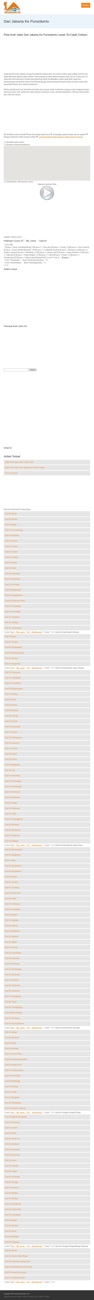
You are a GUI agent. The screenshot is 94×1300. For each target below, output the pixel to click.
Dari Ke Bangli (11, 1220)
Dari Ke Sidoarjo (11, 980)
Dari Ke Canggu (11, 1182)
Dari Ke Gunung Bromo (14, 1024)
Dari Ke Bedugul (11, 1236)
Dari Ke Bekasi (11, 519)
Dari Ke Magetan (12, 920)
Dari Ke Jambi (11, 1092)
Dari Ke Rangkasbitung (14, 653)
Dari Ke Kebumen (12, 743)
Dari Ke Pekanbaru (13, 1076)
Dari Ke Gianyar (11, 1198)
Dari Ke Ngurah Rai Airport (16, 1117)
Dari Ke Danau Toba (13, 1054)
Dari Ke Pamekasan (13, 953)
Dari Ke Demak (11, 721)
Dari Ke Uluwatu (11, 1166)
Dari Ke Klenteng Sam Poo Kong (18, 1267)
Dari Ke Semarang (12, 672)
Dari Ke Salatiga (11, 841)
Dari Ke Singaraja (12, 1242)
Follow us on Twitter (43, 1296)
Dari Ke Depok (11, 563)
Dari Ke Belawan (12, 1038)
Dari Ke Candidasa (13, 1215)
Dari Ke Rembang (12, 797)
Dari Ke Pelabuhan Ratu (15, 601)
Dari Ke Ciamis (11, 541)
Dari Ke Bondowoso (13, 871)
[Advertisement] (47, 54)
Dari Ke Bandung (12, 535)
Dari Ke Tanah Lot (12, 1139)
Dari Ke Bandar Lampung (15, 1108)
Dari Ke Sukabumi (12, 617)
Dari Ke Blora (10, 699)
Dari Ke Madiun (11, 915)
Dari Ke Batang (11, 694)
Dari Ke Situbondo (12, 985)
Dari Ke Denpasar (12, 1122)
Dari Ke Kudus (11, 759)
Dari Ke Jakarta (11, 473)
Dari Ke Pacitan (11, 947)
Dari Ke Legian (11, 1171)
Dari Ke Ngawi (11, 942)
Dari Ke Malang (11, 926)
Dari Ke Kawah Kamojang (15, 1272)
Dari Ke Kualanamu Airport (16, 1059)
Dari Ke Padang (11, 1087)
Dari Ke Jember (11, 882)
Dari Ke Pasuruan (12, 958)
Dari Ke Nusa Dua (12, 1155)
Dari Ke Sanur (11, 1160)
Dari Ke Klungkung (12, 1204)
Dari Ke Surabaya (12, 1018)
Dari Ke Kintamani (12, 1149)
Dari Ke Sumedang (13, 612)
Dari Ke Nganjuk (11, 936)
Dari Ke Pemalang (12, 776)
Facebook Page (32, 1296)
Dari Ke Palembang (13, 1103)
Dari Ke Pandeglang (13, 647)
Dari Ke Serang (11, 658)
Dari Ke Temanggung (13, 819)
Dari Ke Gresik (11, 877)
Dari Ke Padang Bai (13, 1209)
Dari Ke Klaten (11, 754)
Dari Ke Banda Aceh (13, 1065)
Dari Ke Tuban (11, 1002)
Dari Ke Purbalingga (13, 786)
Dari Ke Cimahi (11, 552)
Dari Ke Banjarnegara (14, 689)
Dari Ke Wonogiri (12, 825)
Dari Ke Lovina (11, 1128)
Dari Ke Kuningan (12, 584)
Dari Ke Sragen (11, 803)
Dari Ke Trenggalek (13, 996)
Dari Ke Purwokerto (13, 683)
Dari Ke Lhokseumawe (14, 1070)
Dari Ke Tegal (10, 814)
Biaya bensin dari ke (74, 137)
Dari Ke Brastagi (11, 1048)
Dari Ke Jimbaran (12, 1144)
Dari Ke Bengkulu (12, 1097)
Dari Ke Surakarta (12, 835)
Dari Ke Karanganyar (13, 737)
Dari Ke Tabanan (12, 1188)
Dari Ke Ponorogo (12, 964)
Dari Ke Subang (11, 622)
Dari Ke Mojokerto (12, 931)
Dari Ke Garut (10, 568)
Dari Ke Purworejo (12, 792)
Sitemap (25, 1296)
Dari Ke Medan (11, 1032)
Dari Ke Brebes (11, 705)
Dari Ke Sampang (12, 975)
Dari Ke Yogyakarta (13, 678)
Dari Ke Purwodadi (12, 727)
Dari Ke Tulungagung (13, 1007)
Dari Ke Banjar (11, 514)
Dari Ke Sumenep (12, 991)
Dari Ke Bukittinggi (12, 1081)
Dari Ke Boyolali (11, 710)
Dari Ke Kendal (11, 748)
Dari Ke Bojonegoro (13, 866)
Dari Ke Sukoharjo (12, 808)
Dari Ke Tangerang (12, 664)
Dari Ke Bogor (11, 525)
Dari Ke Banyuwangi (13, 849)
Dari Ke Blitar (10, 860)
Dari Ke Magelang (12, 765)
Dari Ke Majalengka (13, 590)
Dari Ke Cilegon (11, 642)
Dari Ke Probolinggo (13, 969)
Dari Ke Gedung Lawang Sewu (17, 1261)
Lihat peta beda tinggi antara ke (52, 137)
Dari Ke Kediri (10, 898)
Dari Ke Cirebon (11, 557)
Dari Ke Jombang (12, 888)
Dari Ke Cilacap (11, 716)
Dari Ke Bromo (11, 1250)
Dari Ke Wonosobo (12, 830)
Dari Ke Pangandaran (14, 595)
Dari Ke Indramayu (12, 574)
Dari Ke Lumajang (12, 909)
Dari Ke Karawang (12, 579)
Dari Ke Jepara (11, 732)
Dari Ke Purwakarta (13, 606)
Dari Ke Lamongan (12, 904)
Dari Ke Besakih (11, 1226)
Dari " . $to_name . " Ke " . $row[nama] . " (27, 632)
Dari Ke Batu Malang (13, 1013)
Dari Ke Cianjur (11, 546)
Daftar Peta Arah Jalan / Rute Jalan (19, 462)
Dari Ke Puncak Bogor (14, 530)
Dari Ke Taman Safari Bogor (16, 1256)
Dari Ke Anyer (10, 636)
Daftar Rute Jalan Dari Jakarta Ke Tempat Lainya (25, 467)
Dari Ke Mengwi (11, 1193)
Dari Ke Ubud (10, 1133)
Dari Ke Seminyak (12, 1177)
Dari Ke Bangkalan (12, 855)
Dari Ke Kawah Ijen (13, 893)
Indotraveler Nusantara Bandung (13, 1296)
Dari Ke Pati (10, 770)
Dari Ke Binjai (10, 1043)
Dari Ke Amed (10, 1231)
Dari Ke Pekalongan (13, 781)
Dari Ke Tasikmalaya (13, 628)
